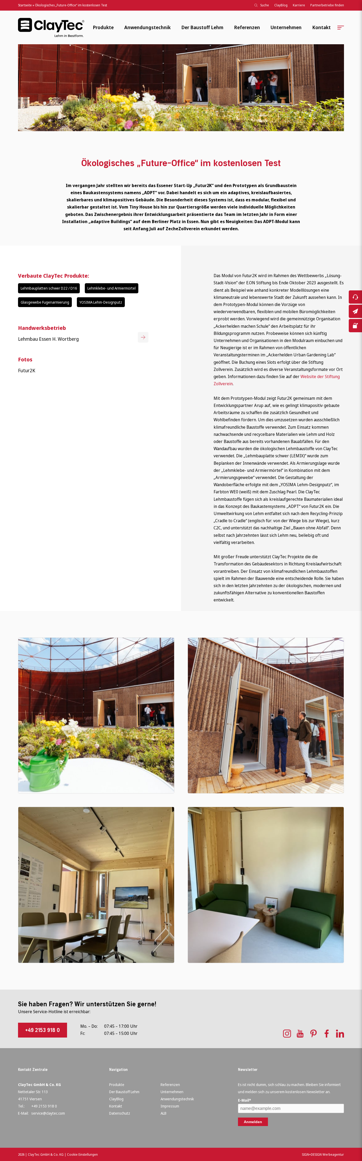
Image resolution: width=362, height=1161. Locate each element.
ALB (163, 1113)
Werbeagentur (333, 1154)
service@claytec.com (48, 1113)
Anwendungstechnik (147, 27)
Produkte (103, 27)
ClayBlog (281, 5)
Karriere (299, 5)
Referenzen (247, 27)
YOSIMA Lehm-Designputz (101, 302)
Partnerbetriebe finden (327, 5)
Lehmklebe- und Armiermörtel (111, 288)
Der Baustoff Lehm (202, 27)
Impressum (170, 1106)
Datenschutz (119, 1113)
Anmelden (253, 1122)
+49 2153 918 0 (42, 1030)
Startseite (25, 5)
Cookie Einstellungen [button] (82, 1154)
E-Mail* (244, 1100)
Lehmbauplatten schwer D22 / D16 (49, 288)
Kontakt (321, 27)
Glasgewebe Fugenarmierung (45, 302)
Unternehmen (286, 27)
